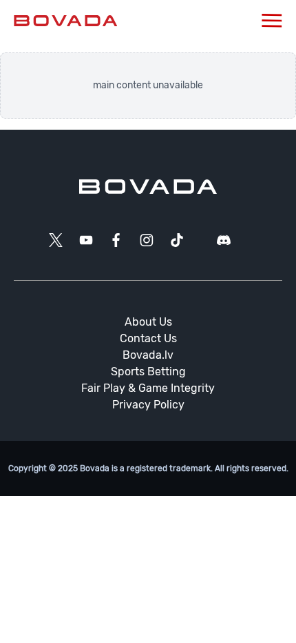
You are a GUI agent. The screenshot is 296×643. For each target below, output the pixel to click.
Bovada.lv (148, 355)
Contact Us (148, 338)
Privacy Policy (148, 404)
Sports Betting (148, 371)
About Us (148, 321)
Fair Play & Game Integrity (148, 388)
